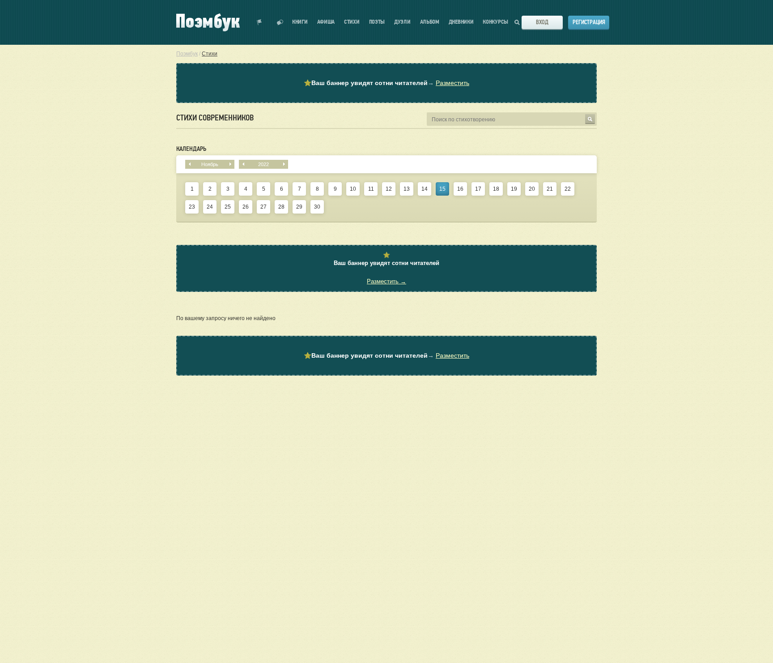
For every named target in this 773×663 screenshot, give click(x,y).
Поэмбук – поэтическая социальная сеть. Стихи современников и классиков (208, 22)
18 (496, 189)
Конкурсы (495, 22)
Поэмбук (187, 54)
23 (192, 207)
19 (514, 189)
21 (550, 189)
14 (424, 189)
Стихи (352, 22)
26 (245, 207)
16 (460, 189)
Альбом (429, 22)
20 (532, 189)
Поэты (377, 22)
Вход (542, 22)
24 (210, 207)
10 (353, 189)
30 (317, 207)
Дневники (461, 22)
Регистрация (589, 22)
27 (263, 207)
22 (568, 189)
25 (228, 207)
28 (281, 207)
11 (371, 189)
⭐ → (386, 82)
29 (299, 207)
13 (406, 189)
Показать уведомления (259, 22)
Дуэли (402, 22)
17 (478, 189)
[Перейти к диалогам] (280, 22)
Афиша (326, 22)
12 (389, 189)
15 (442, 189)
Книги (300, 22)
